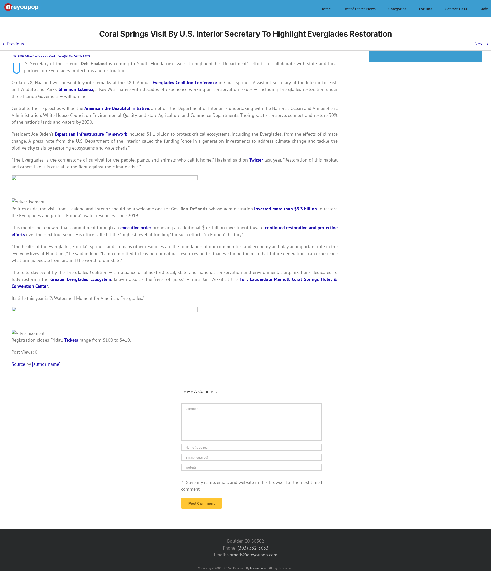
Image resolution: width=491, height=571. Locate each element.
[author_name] (46, 364)
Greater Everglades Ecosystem (80, 279)
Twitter (256, 160)
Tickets (71, 340)
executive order (135, 228)
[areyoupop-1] (22, 5)
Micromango (258, 568)
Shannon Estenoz (76, 89)
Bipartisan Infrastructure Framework (91, 134)
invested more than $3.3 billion (285, 209)
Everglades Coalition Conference (185, 82)
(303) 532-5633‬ (253, 548)
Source (18, 364)
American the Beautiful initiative (116, 108)
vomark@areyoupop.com (252, 555)
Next (479, 44)
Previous (15, 44)
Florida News (81, 56)
